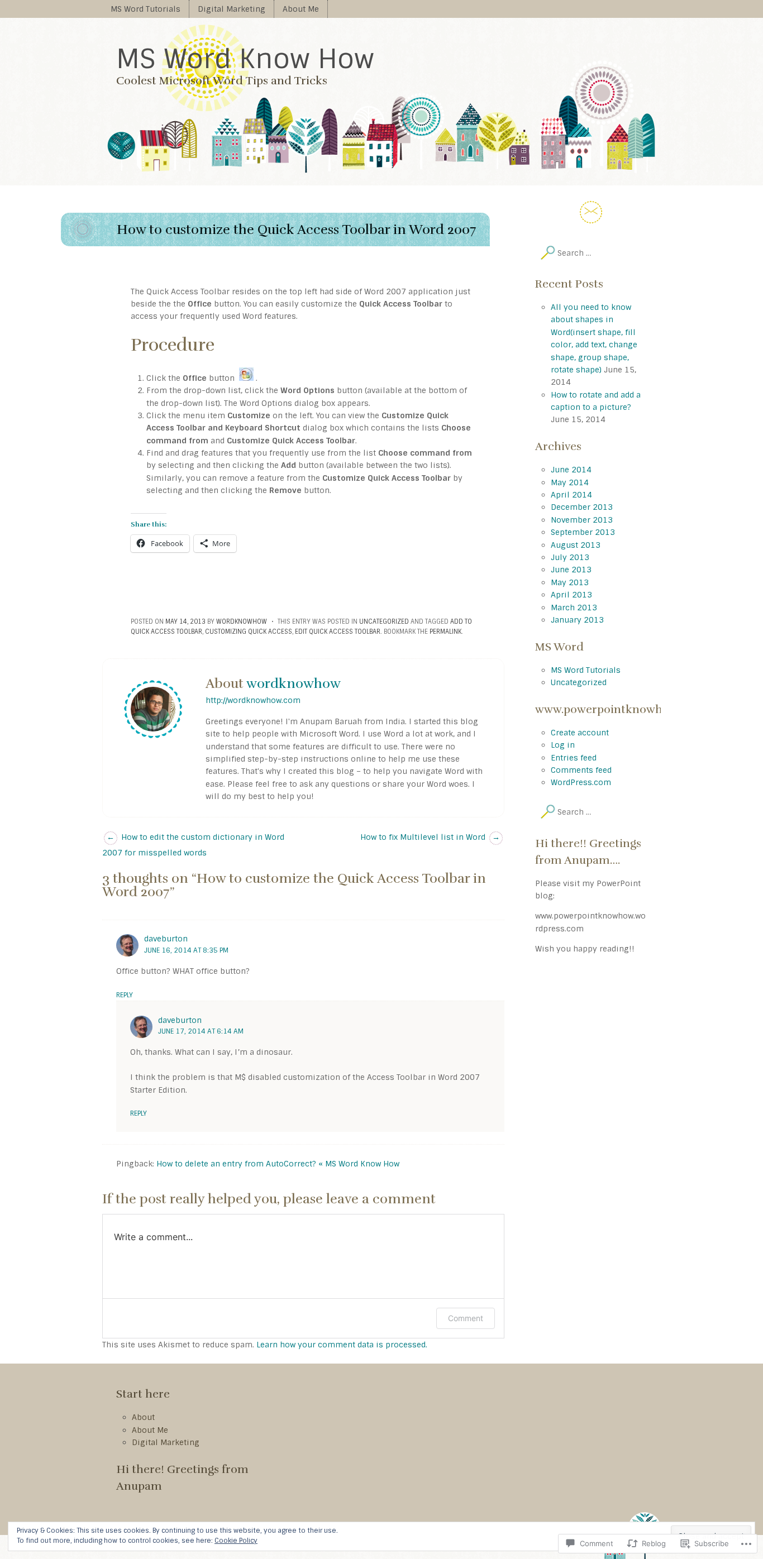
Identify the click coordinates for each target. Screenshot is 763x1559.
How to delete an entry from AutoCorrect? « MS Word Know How (277, 1164)
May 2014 (570, 482)
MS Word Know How (245, 58)
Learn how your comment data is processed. (341, 1345)
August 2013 (575, 545)
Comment (465, 1318)
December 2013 (582, 507)
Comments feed (581, 770)
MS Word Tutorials (145, 9)
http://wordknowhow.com (253, 700)
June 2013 (571, 570)
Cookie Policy (235, 1540)
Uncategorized (384, 621)
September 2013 (583, 532)
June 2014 (571, 470)
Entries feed (574, 758)
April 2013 (571, 595)
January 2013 (577, 620)
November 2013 (582, 520)
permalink (445, 631)
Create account (580, 733)
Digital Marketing (231, 9)
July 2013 (570, 557)
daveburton (166, 939)
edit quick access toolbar (337, 631)
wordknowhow (241, 621)
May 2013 (570, 582)
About (143, 1417)
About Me (301, 9)
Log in (563, 745)
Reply (124, 995)
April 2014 (571, 495)
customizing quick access (248, 631)
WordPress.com (581, 782)
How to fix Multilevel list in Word (430, 837)
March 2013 (574, 607)
